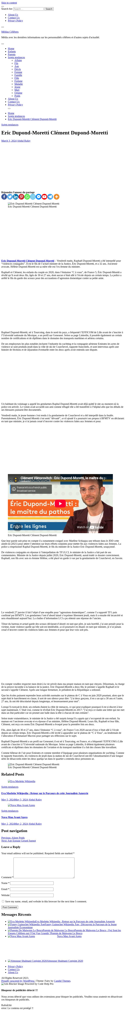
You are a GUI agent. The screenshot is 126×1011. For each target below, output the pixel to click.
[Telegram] (50, 197)
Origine (18, 92)
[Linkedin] (16, 197)
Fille (16, 78)
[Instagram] (33, 197)
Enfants (12, 51)
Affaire (18, 60)
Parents (11, 54)
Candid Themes (62, 980)
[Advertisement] (63, 167)
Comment (7, 877)
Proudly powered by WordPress (18, 980)
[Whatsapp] (27, 197)
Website (5, 895)
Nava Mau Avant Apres (14, 817)
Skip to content (9, 2)
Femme (18, 72)
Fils (16, 63)
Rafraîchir (6, 1005)
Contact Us (14, 17)
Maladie (18, 84)
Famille (18, 75)
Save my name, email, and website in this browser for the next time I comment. (46, 901)
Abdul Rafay (24, 140)
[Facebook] (4, 197)
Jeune (17, 87)
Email (5, 889)
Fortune (18, 81)
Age (16, 66)
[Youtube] (44, 197)
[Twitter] (10, 197)
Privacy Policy (15, 20)
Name (5, 883)
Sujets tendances (16, 57)
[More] (56, 197)
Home (11, 48)
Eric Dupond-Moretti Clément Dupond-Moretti (27, 260)
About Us (13, 14)
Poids (17, 95)
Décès (17, 69)
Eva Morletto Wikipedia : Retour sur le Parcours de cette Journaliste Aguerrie (44, 793)
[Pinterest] (21, 197)
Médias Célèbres (10, 31)
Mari (16, 89)
